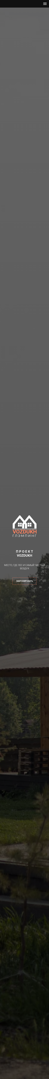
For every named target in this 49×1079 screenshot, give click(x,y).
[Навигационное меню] (45, 4)
